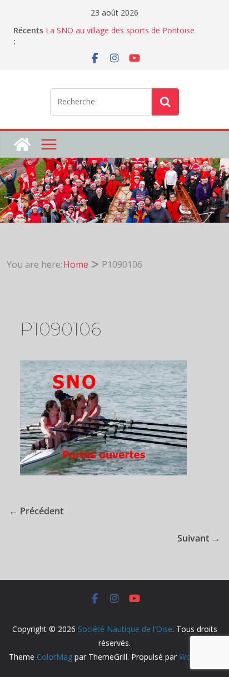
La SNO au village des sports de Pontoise (120, 30)
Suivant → (198, 538)
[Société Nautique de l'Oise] (22, 144)
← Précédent (36, 511)
